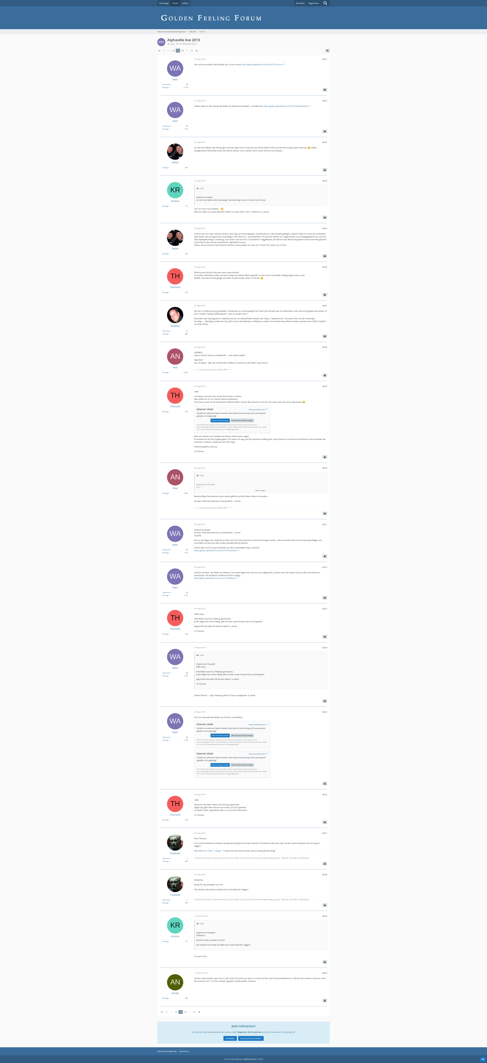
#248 (324, 347)
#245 (324, 228)
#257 (324, 833)
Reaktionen (166, 84)
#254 (324, 647)
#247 (324, 305)
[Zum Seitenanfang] (483, 1059)
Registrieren (314, 3)
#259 (324, 916)
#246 (324, 267)
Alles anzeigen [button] (260, 490)
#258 (324, 874)
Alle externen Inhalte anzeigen (242, 420)
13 (178, 50)
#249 (324, 386)
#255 (324, 712)
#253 (324, 608)
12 (173, 50)
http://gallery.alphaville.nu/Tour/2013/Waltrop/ (215, 578)
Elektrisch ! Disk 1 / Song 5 (210, 850)
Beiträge (166, 87)
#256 (324, 794)
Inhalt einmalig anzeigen (220, 420)
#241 (324, 59)
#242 (324, 100)
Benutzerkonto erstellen (250, 1038)
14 (182, 50)
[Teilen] (327, 50)
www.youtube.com (257, 409)
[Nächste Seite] (196, 51)
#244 (324, 181)
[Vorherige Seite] (159, 51)
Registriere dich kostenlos (249, 1032)
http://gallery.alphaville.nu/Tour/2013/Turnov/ (262, 64)
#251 (324, 524)
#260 (324, 973)
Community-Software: (243, 1059)
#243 (324, 142)
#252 (324, 567)
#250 (324, 468)
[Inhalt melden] (325, 89)
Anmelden (300, 3)
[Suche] (325, 3)
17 (191, 50)
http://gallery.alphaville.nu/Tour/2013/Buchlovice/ (286, 106)
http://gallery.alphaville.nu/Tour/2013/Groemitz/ (215, 550)
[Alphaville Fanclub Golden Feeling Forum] (243, 17)
